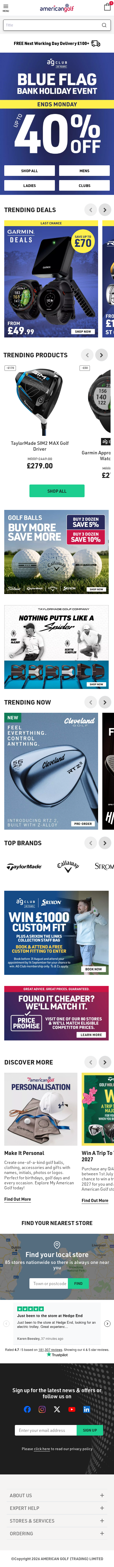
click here (42, 1448)
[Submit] (106, 25)
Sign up (90, 1430)
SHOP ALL (29, 170)
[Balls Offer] (56, 552)
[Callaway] (69, 866)
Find (78, 1283)
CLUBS (84, 185)
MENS (84, 170)
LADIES (29, 185)
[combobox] (57, 25)
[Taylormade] (24, 866)
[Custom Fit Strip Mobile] (56, 933)
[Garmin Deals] (51, 278)
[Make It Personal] (40, 1109)
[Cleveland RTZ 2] (51, 771)
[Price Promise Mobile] (56, 1013)
